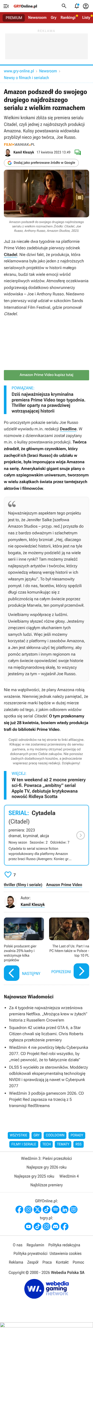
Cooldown (55, 1135)
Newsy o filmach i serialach (26, 77)
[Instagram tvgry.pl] (46, 1226)
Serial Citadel (46, 835)
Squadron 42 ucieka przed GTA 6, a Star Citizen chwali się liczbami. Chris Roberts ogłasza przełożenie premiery (46, 1033)
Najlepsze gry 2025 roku (34, 1176)
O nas (17, 1244)
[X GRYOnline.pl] (37, 1209)
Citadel (10, 254)
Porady (77, 1135)
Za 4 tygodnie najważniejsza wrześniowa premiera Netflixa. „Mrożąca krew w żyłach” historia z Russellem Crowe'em (48, 1014)
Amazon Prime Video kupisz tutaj (46, 375)
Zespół (32, 1262)
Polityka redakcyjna (64, 1244)
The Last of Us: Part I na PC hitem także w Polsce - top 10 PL (69, 949)
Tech (46, 1144)
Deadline (68, 428)
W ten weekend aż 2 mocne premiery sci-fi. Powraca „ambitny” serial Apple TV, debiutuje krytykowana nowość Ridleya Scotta (49, 788)
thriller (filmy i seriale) (23, 884)
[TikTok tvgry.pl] (37, 1226)
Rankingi (67, 17)
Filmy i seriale (23, 1144)
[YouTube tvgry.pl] (28, 1226)
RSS (78, 1144)
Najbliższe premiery (46, 1184)
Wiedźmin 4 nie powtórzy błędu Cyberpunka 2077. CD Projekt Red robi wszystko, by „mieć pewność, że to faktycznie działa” (48, 1053)
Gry (53, 17)
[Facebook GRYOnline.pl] (19, 1209)
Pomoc (78, 1262)
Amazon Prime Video (64, 884)
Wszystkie (18, 1135)
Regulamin (35, 1244)
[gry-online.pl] (25, 6)
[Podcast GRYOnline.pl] (55, 1209)
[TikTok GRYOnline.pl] (46, 1209)
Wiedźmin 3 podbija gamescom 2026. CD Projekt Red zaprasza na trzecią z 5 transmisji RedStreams (46, 1099)
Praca (47, 1262)
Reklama (16, 1262)
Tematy (63, 1144)
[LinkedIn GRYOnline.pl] (64, 1209)
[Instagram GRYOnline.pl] (28, 1209)
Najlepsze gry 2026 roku (46, 1167)
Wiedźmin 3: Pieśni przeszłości (46, 1158)
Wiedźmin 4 (69, 1176)
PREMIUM (14, 17)
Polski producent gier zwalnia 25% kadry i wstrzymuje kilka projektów (24, 949)
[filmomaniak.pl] (19, 144)
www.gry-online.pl (19, 70)
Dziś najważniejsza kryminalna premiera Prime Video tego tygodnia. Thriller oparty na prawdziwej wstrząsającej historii (49, 403)
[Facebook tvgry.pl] (64, 1226)
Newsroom (37, 17)
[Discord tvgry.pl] (55, 1226)
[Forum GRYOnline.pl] (74, 1209)
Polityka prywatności (30, 1253)
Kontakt (62, 1262)
